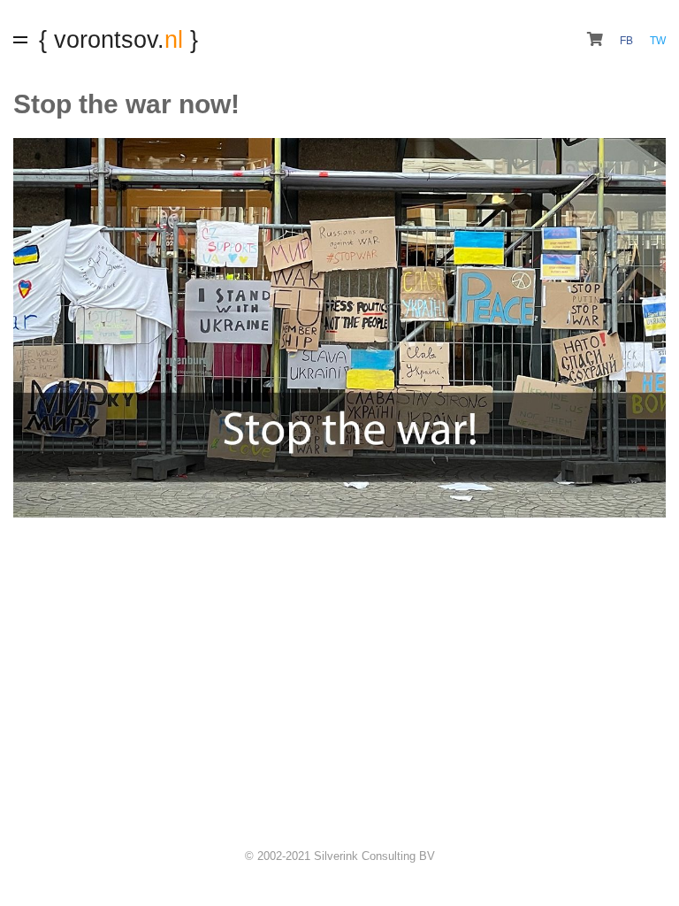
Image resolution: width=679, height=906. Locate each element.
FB (628, 41)
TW (658, 41)
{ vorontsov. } (118, 39)
